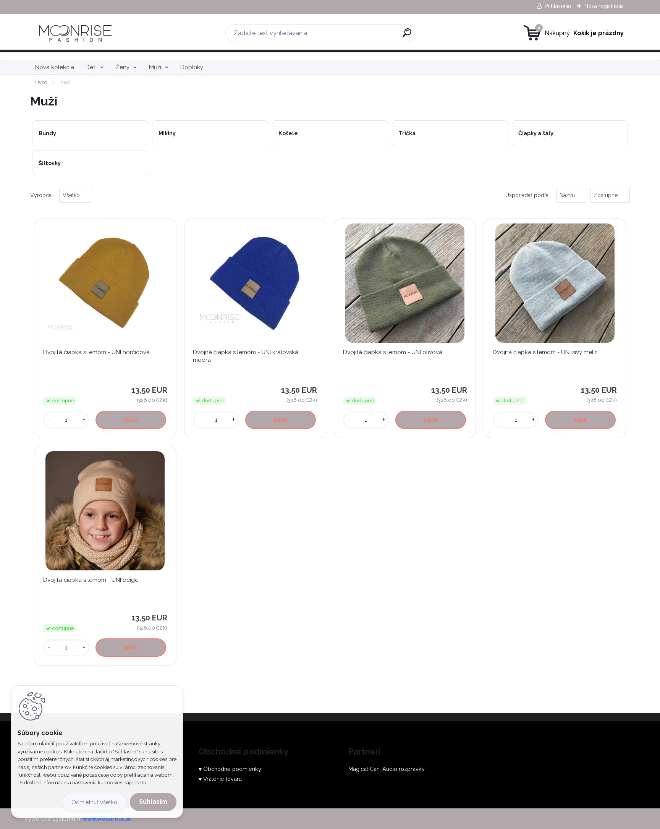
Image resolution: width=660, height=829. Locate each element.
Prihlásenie (558, 6)
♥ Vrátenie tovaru (220, 779)
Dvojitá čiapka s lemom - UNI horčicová (96, 352)
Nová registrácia (604, 6)
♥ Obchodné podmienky (230, 769)
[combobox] (571, 195)
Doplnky (191, 67)
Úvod (41, 82)
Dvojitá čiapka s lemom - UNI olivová (392, 352)
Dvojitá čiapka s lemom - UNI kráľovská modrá (245, 356)
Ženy (122, 67)
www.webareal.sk (106, 818)
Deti (91, 67)
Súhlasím (153, 801)
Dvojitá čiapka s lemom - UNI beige (90, 579)
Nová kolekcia (54, 67)
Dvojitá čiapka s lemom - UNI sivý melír (545, 352)
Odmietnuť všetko (94, 802)
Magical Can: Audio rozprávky (386, 769)
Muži (155, 67)
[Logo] (77, 33)
